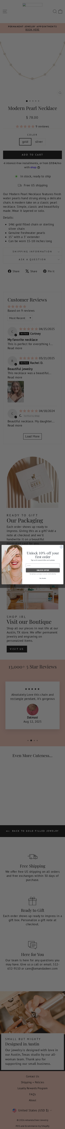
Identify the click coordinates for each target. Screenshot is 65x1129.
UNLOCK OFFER (43, 570)
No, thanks (43, 578)
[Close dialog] (61, 546)
